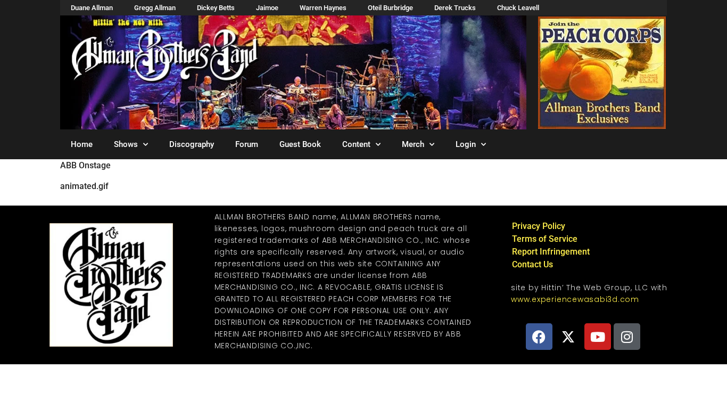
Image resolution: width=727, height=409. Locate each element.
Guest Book (300, 144)
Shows (126, 144)
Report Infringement (551, 252)
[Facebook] (539, 336)
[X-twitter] (568, 336)
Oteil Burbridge (390, 8)
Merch (413, 144)
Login (466, 144)
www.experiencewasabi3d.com (575, 299)
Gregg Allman (155, 8)
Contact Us (532, 264)
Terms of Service (544, 239)
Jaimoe (267, 8)
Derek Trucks (455, 8)
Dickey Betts (216, 8)
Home (82, 144)
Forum (246, 144)
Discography (191, 144)
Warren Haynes (323, 8)
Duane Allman (92, 8)
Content (356, 144)
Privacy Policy (538, 226)
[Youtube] (597, 336)
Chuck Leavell (518, 8)
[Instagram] (627, 336)
